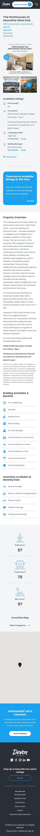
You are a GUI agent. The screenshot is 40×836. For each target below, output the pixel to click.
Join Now (30, 201)
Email (23, 139)
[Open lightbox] (20, 58)
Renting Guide (20, 794)
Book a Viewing (20, 733)
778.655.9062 (13, 139)
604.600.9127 (13, 150)
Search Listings (20, 4)
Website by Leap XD (26, 831)
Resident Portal (20, 798)
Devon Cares (20, 806)
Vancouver (8, 33)
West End (7, 30)
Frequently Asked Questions (20, 814)
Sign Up (20, 778)
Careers (20, 810)
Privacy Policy (11, 831)
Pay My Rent (20, 802)
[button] (20, 665)
